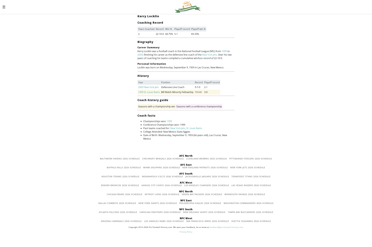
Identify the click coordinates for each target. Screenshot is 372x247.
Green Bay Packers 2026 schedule (202, 194)
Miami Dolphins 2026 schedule (161, 167)
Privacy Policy (186, 232)
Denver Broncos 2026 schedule (120, 185)
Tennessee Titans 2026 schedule (251, 176)
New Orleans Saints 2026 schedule (204, 212)
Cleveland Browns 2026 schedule (206, 158)
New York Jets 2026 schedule (247, 167)
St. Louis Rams (152, 92)
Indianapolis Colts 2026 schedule (162, 176)
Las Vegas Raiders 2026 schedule (251, 185)
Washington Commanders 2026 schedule (249, 203)
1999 (224, 51)
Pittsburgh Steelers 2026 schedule (250, 158)
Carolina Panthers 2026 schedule (160, 212)
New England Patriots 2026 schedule (205, 167)
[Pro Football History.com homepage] (188, 6)
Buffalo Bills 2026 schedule (124, 167)
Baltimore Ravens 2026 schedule (120, 158)
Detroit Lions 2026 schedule (162, 194)
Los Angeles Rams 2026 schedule (164, 221)
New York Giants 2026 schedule (157, 203)
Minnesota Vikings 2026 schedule (245, 194)
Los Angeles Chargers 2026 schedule (206, 185)
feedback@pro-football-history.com (226, 227)
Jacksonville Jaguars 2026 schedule (207, 176)
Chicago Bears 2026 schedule (124, 194)
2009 (140, 54)
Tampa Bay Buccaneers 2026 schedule (250, 212)
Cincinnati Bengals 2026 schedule (163, 158)
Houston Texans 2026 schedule (120, 176)
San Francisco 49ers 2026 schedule (207, 221)
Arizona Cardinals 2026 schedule (121, 221)
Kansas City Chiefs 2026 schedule (162, 185)
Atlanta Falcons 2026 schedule (118, 212)
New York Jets (209, 54)
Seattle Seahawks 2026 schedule (251, 221)
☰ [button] (4, 6)
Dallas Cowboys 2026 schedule (117, 203)
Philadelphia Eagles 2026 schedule (200, 203)
